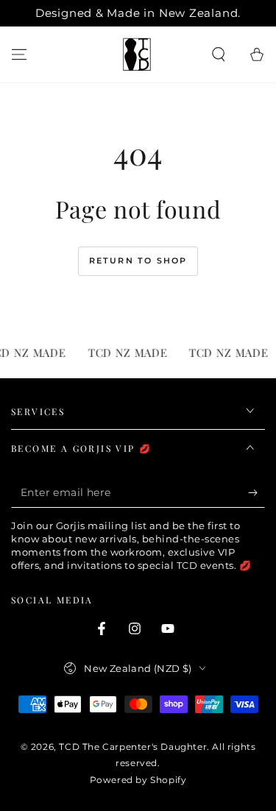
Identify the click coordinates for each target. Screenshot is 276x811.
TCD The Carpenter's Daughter (133, 746)
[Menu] (19, 54)
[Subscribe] (256, 493)
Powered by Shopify (138, 779)
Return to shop (138, 260)
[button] (218, 54)
